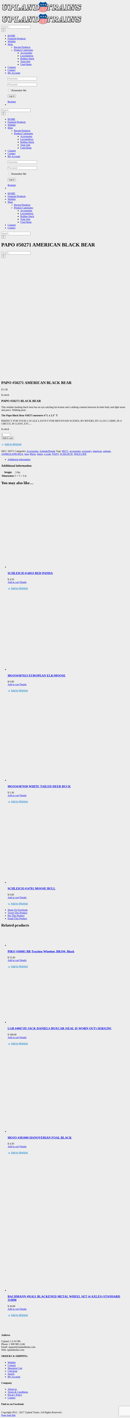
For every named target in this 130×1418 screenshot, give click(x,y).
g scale (47, 454)
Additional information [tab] (19, 459)
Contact (11, 1397)
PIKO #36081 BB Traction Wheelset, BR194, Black (41, 951)
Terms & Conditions (18, 1392)
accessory (86, 451)
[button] (11, 444)
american (97, 451)
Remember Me (18, 90)
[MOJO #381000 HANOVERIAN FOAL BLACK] (68, 1089)
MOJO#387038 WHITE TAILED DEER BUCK (39, 786)
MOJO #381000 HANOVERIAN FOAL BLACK (40, 1137)
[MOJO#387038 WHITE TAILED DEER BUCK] (68, 737)
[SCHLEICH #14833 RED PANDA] (68, 528)
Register (12, 101)
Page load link (8, 1415)
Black (33, 454)
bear (26, 454)
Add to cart (8, 438)
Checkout (12, 1371)
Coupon (12, 1365)
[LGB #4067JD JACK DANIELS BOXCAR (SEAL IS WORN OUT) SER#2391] (68, 996)
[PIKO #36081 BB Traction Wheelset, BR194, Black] (68, 939)
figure (40, 454)
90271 (65, 451)
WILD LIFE (80, 454)
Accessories (32, 451)
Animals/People (47, 451)
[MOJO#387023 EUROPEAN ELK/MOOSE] (68, 631)
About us (12, 1389)
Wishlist (12, 1362)
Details (23, 582)
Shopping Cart (15, 1368)
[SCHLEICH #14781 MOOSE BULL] (68, 844)
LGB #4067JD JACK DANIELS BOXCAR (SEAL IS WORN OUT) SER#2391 (59, 1028)
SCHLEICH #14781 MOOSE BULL (31, 888)
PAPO (55, 454)
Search (11, 1374)
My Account (14, 1376)
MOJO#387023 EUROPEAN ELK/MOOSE (36, 675)
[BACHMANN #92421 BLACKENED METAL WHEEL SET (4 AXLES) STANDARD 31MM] (68, 1223)
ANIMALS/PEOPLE (12, 454)
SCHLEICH (66, 454)
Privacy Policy (15, 1395)
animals (107, 451)
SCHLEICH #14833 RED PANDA (30, 573)
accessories (75, 451)
